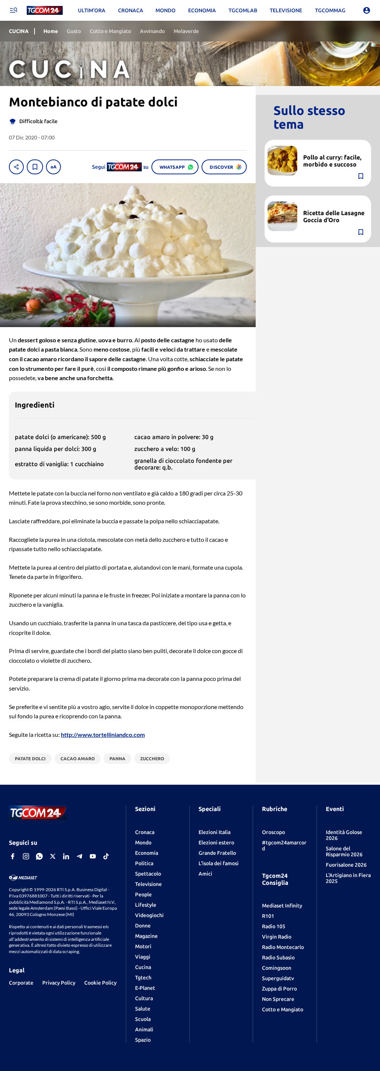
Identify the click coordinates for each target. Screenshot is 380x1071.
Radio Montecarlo (283, 947)
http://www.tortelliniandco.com (103, 734)
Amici (205, 874)
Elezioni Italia (214, 832)
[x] (52, 856)
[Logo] (45, 10)
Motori (143, 946)
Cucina (143, 967)
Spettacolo (148, 874)
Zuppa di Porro (279, 989)
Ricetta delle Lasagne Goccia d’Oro (333, 216)
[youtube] (92, 856)
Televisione (148, 884)
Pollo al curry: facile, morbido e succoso (332, 161)
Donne (143, 926)
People (143, 894)
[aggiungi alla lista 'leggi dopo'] (35, 166)
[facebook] (12, 856)
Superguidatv (278, 978)
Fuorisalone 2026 (346, 865)
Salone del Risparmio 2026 (344, 851)
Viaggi (142, 957)
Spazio (143, 1040)
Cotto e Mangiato (282, 1009)
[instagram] (26, 856)
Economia (146, 853)
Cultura (144, 998)
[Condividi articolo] (16, 166)
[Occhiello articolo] (334, 149)
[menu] (13, 10)
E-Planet (145, 988)
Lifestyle (145, 905)
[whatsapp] (39, 856)
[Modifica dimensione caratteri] (53, 166)
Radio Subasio (278, 957)
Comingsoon (276, 968)
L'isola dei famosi (219, 863)
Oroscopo (273, 832)
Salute (142, 1009)
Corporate (21, 983)
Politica (144, 863)
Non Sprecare (278, 999)
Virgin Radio (276, 937)
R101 (268, 916)
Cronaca (144, 832)
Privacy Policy (58, 983)
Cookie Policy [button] (100, 983)
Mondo (143, 843)
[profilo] (366, 10)
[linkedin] (66, 856)
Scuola (143, 1019)
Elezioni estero (216, 843)
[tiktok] (106, 856)
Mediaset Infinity (282, 906)
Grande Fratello (217, 853)
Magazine (146, 936)
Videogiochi (149, 915)
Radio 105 (273, 926)
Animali (144, 1029)
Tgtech (143, 978)
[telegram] (79, 856)
